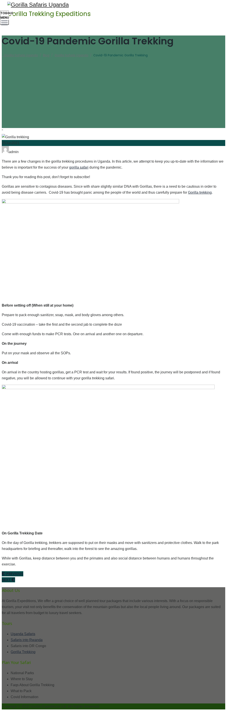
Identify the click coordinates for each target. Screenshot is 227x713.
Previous (14, 573)
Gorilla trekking (200, 192)
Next (7, 579)
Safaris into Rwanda (27, 640)
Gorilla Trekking (23, 652)
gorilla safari (78, 167)
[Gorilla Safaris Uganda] (113, 5)
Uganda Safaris (23, 634)
